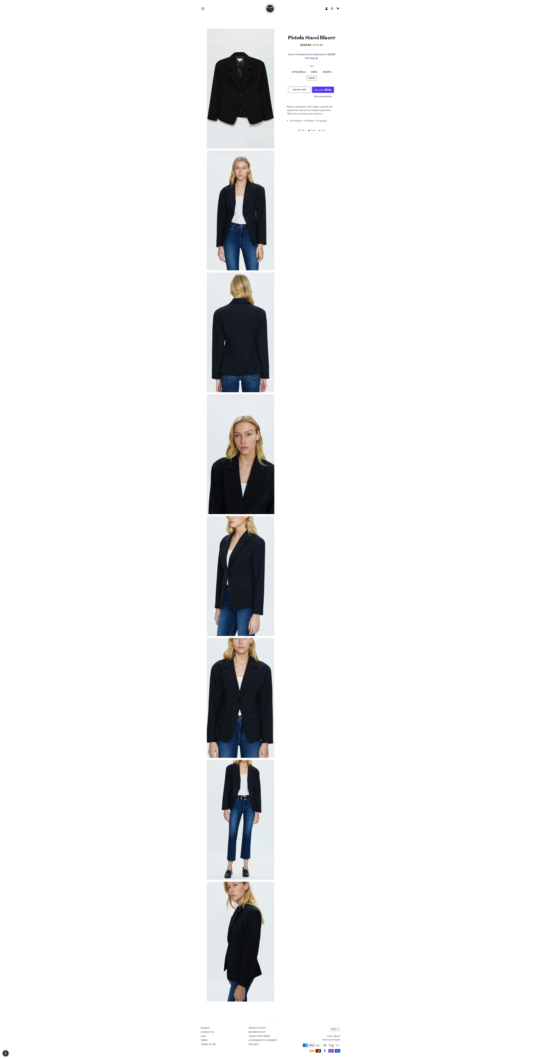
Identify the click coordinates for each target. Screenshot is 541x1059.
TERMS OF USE (208, 1044)
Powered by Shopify (331, 1039)
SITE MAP (254, 1044)
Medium (327, 72)
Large (311, 78)
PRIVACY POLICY (257, 1028)
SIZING (204, 1040)
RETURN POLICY (257, 1032)
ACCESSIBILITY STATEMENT (263, 1040)
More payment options (323, 96)
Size (311, 66)
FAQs (203, 1036)
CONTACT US (207, 1032)
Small (314, 72)
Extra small (299, 72)
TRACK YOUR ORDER (259, 1036)
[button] (5, 1053)
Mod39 (337, 1036)
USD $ (333, 1029)
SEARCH (205, 1028)
